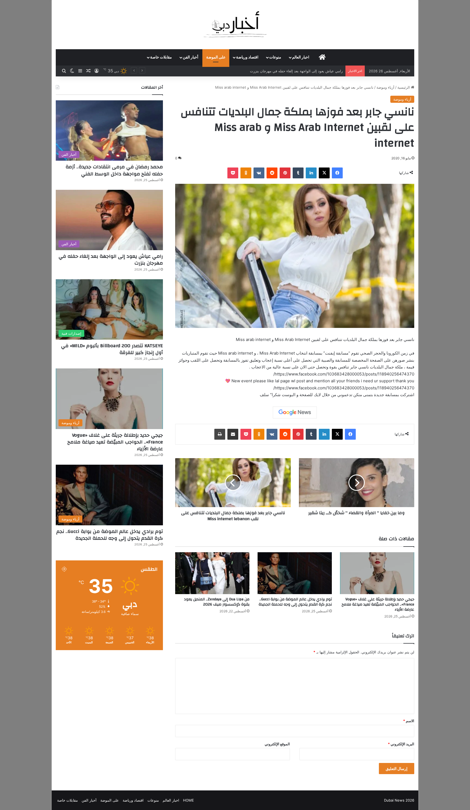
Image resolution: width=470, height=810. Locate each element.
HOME (188, 800)
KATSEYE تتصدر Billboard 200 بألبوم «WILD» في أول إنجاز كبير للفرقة (288, 71)
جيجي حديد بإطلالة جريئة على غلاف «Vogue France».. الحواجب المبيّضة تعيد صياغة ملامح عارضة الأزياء (378, 604)
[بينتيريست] (285, 172)
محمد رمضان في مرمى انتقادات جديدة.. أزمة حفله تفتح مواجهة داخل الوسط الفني (114, 170)
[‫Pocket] (232, 172)
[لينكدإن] (311, 172)
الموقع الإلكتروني (277, 744)
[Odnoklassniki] (245, 172)
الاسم (408, 721)
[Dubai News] (235, 24)
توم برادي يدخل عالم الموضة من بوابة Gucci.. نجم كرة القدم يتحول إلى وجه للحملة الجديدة (295, 602)
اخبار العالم (300, 57)
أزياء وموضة (385, 87)
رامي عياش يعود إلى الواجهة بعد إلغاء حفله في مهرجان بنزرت (110, 260)
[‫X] (324, 172)
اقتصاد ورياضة (247, 57)
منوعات (275, 57)
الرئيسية (404, 87)
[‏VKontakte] (258, 172)
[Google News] (295, 412)
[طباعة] (219, 434)
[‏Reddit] (272, 172)
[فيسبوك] (337, 172)
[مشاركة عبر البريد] (232, 434)
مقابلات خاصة (161, 57)
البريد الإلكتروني (401, 744)
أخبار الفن (190, 57)
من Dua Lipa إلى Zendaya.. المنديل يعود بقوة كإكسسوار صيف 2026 (216, 602)
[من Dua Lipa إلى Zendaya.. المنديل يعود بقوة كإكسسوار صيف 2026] (212, 573)
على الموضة (215, 57)
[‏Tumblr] (298, 172)
